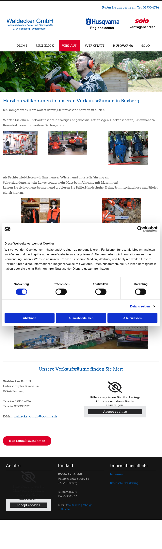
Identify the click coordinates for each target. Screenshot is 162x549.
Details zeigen (140, 306)
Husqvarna (123, 45)
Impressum (117, 474)
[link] (114, 387)
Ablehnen (29, 318)
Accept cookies (115, 411)
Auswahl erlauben (81, 318)
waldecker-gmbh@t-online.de (35, 416)
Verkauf (69, 45)
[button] (27, 441)
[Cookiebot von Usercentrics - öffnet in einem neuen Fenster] (140, 229)
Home (22, 45)
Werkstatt (95, 45)
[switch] (61, 291)
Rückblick (45, 45)
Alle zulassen (132, 318)
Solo (145, 45)
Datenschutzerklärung (124, 483)
